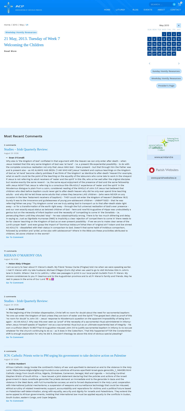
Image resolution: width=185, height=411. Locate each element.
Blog (135, 9)
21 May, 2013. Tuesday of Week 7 (32, 39)
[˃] (179, 63)
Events (148, 9)
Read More (10, 51)
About (161, 9)
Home (107, 9)
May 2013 (164, 25)
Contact (176, 9)
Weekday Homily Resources (20, 32)
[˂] (149, 63)
